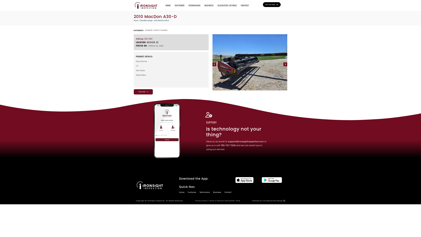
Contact (245, 5)
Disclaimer (230, 201)
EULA (238, 201)
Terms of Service (216, 201)
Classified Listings (227, 5)
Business (209, 5)
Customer (180, 5)
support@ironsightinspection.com (246, 141)
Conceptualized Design (272, 201)
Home (168, 5)
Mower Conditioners (156, 30)
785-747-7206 (228, 145)
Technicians (194, 5)
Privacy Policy (201, 201)
